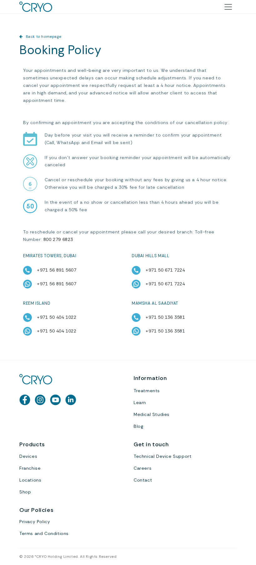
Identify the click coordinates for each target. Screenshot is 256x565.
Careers (142, 468)
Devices (28, 456)
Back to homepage (43, 36)
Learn (140, 402)
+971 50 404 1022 (56, 317)
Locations (30, 480)
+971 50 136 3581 (165, 317)
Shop (25, 492)
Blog (138, 426)
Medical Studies (152, 414)
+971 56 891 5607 (56, 270)
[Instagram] (40, 399)
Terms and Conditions (44, 533)
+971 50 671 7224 (165, 270)
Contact (143, 480)
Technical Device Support (162, 456)
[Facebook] (24, 399)
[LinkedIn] (70, 399)
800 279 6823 (58, 239)
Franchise (30, 468)
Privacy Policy (34, 521)
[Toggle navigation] (228, 7)
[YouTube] (55, 399)
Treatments (147, 390)
